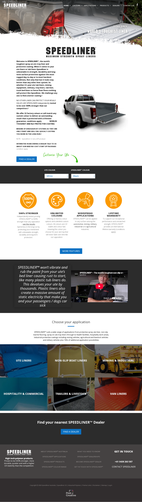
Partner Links (87, 485)
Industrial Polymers (74, 485)
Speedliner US (62, 485)
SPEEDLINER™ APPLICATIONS (54, 456)
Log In (110, 485)
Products (104, 5)
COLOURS (76, 5)
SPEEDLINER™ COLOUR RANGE (54, 467)
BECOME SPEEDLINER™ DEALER (88, 462)
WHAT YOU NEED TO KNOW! (88, 451)
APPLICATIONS (90, 5)
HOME (66, 5)
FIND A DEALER (26, 159)
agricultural (91, 226)
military (93, 224)
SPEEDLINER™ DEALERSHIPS (88, 456)
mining (87, 224)
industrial (78, 226)
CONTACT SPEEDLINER (123, 466)
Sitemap (104, 485)
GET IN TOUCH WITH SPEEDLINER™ (88, 467)
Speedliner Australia (49, 485)
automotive (78, 224)
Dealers (116, 5)
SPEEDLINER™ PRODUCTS (54, 462)
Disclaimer (96, 485)
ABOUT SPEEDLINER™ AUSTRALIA (54, 451)
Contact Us (128, 5)
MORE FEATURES (71, 251)
